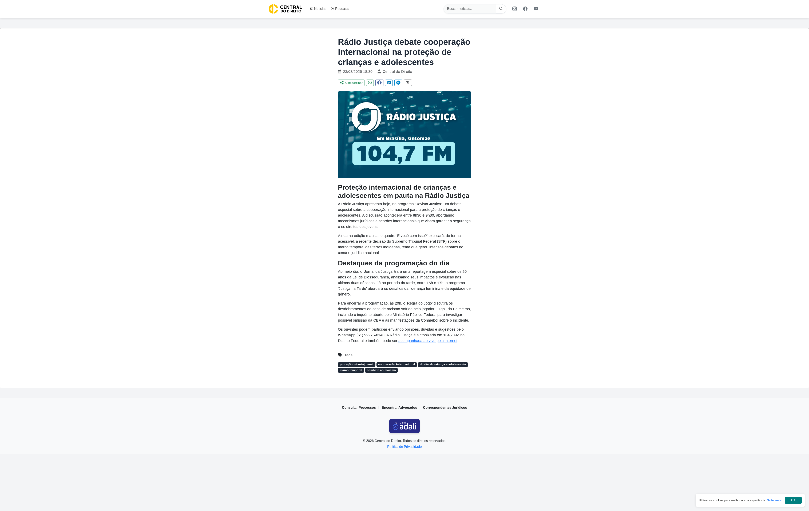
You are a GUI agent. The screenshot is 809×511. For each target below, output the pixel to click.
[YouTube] (536, 9)
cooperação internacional (396, 364)
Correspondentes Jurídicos (445, 407)
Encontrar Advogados (399, 407)
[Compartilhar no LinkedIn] (389, 83)
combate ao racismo (381, 370)
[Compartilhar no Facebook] (379, 83)
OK (793, 500)
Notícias (320, 9)
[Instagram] (514, 9)
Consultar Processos (359, 407)
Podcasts (342, 9)
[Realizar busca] (501, 9)
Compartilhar (354, 82)
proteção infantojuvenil (357, 364)
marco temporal (351, 370)
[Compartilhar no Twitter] (408, 83)
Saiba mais (774, 500)
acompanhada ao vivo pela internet (427, 341)
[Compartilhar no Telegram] (398, 83)
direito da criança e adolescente (443, 364)
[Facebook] (525, 9)
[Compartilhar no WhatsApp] (370, 83)
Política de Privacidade (404, 446)
